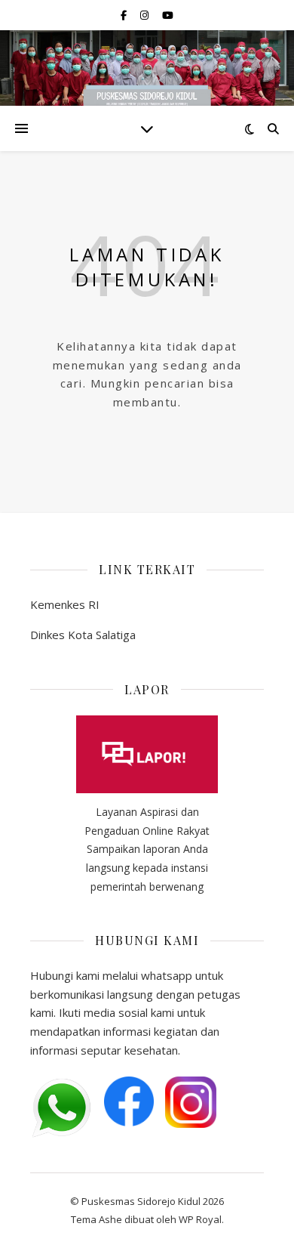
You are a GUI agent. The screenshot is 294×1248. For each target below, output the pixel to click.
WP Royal (200, 1219)
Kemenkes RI (65, 604)
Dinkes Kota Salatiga (83, 634)
